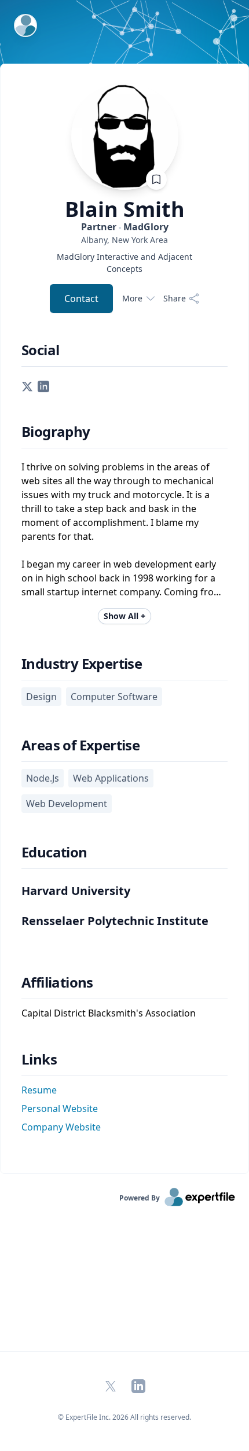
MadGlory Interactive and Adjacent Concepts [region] (124, 262)
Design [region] (41, 696)
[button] (27, 385)
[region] (124, 240)
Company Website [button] (61, 1127)
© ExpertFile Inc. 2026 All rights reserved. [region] (124, 1417)
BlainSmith (125, 209)
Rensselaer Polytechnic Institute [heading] (114, 921)
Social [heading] (40, 350)
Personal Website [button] (59, 1108)
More (132, 298)
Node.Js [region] (42, 778)
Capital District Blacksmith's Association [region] (108, 1013)
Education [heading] (54, 852)
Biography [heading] (55, 431)
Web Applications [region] (111, 778)
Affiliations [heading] (57, 982)
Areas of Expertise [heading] (80, 745)
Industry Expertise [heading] (81, 663)
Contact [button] (81, 298)
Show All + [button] (124, 615)
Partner (125, 226)
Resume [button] (39, 1090)
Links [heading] (39, 1059)
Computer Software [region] (114, 696)
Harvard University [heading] (75, 890)
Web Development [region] (66, 803)
